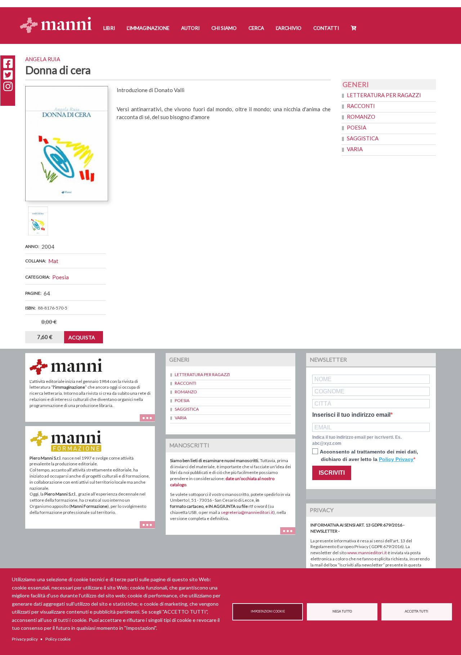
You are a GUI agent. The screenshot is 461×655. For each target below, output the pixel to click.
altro (150, 528)
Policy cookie (58, 639)
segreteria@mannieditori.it (247, 512)
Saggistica (363, 138)
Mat (53, 261)
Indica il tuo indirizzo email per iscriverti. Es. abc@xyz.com (357, 440)
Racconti (361, 106)
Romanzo (361, 116)
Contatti (326, 28)
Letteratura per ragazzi (384, 95)
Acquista (81, 337)
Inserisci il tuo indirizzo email (351, 415)
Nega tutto (342, 611)
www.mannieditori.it (367, 552)
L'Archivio (288, 28)
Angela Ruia (42, 59)
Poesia (60, 277)
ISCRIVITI (332, 473)
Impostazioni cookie (268, 611)
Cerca (256, 28)
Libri (109, 28)
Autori (190, 28)
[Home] (58, 18)
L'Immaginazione (148, 28)
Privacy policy (25, 639)
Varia (355, 149)
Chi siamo (224, 28)
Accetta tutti (416, 611)
